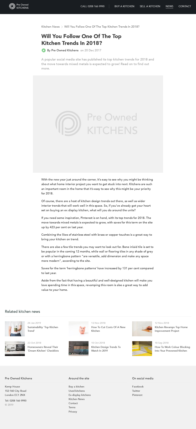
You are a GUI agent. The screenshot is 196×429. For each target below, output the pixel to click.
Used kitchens (77, 391)
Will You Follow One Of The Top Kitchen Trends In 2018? (101, 27)
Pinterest (137, 395)
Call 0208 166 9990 (92, 6)
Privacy (73, 411)
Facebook (138, 386)
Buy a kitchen (124, 6)
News (169, 6)
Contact (185, 6)
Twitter (136, 391)
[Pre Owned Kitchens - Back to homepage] (18, 6)
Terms (72, 407)
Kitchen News (50, 27)
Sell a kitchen (150, 6)
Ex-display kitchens (80, 395)
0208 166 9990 (18, 400)
